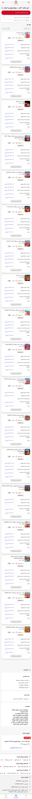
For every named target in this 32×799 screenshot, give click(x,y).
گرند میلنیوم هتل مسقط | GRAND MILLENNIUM (15, 450)
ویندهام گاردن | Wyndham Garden (15, 172)
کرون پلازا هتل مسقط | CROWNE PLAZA (14, 522)
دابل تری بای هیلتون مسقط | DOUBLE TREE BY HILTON (13, 487)
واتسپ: (21, 784)
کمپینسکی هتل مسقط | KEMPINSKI (15, 627)
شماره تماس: (22, 781)
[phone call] (3, 2)
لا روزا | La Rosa (20, 33)
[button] (27, 28)
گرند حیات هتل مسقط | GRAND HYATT (14, 593)
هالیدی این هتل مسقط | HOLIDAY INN (14, 310)
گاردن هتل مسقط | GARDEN (17, 67)
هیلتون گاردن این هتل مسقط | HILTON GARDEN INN (14, 380)
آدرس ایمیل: (19, 787)
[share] (2, 8)
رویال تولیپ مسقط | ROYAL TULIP (15, 241)
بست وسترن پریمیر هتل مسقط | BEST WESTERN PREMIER (14, 137)
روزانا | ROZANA (20, 102)
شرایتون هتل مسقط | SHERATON (15, 415)
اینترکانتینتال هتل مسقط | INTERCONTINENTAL (17, 557)
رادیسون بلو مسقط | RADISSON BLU (15, 345)
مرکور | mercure (20, 276)
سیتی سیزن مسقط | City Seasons (15, 207)
